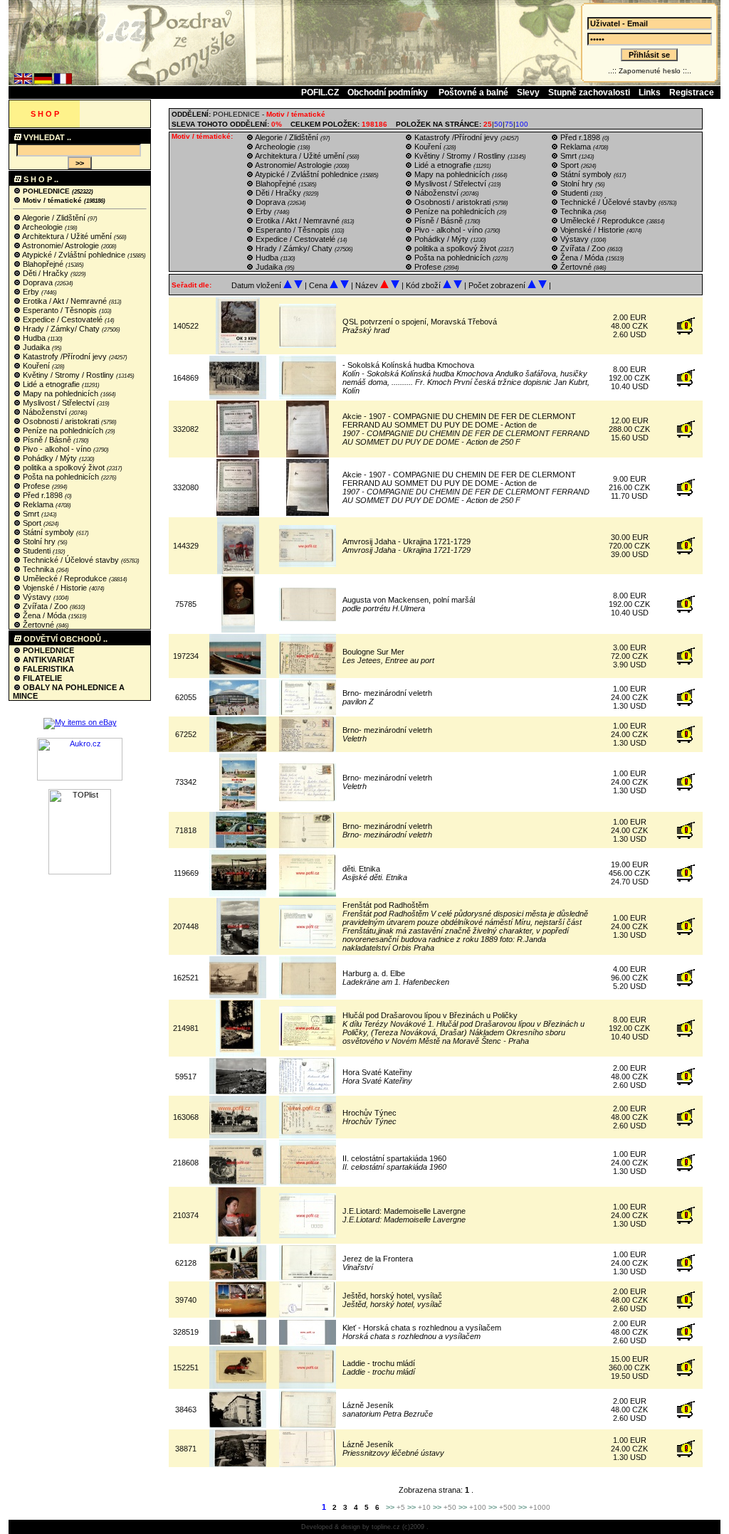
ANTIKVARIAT (48, 659)
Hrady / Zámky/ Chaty (61, 328)
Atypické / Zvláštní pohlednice (74, 254)
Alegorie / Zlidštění (54, 217)
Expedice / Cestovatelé (63, 319)
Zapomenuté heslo (650, 71)
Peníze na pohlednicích (63, 430)
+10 (424, 1507)
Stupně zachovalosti (589, 92)
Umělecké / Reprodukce (65, 578)
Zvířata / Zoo (45, 606)
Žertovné (38, 624)
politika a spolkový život (64, 467)
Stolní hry (39, 541)
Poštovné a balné (473, 92)
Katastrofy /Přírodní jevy (65, 356)
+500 (507, 1507)
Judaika (36, 347)
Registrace (691, 92)
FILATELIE (41, 678)
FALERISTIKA (47, 669)
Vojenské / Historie (55, 587)
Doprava (38, 282)
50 (498, 124)
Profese (36, 486)
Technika (38, 569)
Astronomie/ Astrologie (61, 245)
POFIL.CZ (320, 92)
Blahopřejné (43, 264)
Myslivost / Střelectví (59, 402)
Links (650, 92)
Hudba (34, 338)
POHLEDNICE (46, 191)
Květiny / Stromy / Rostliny (68, 375)
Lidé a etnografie (51, 384)
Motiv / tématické (52, 200)
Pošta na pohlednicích (61, 476)
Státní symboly (48, 532)
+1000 (539, 1507)
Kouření (36, 365)
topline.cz (386, 1526)
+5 (401, 1507)
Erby (31, 291)
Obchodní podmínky (388, 92)
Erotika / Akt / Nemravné (65, 301)
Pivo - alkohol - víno (57, 449)
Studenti (37, 550)
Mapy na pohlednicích (60, 393)
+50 (450, 1507)
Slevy (528, 92)
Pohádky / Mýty (50, 458)
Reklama (38, 504)
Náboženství (45, 412)
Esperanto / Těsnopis (60, 310)
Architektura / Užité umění (67, 236)
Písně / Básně (47, 439)
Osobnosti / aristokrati (61, 421)
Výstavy (37, 597)
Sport (32, 523)
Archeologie (43, 227)
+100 (477, 1507)
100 (521, 124)
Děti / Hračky (45, 273)
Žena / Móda (44, 615)
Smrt (31, 513)
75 (509, 124)
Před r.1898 (43, 495)
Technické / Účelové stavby (71, 560)
